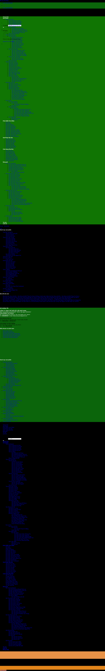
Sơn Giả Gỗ (14, 103)
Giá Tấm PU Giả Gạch (17, 213)
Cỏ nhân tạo (14, 119)
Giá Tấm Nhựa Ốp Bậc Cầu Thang (20, 189)
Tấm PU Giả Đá (10, 234)
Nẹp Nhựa (8, 123)
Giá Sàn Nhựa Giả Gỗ (11, 190)
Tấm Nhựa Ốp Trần (16, 81)
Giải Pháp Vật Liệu (8, 137)
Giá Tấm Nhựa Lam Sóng (15, 178)
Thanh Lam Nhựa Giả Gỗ (15, 68)
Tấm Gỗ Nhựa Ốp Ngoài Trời (18, 91)
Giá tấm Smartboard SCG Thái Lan (17, 166)
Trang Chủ (6, 17)
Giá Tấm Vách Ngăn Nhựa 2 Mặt (17, 182)
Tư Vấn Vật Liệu (10, 160)
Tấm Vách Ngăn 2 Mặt (14, 73)
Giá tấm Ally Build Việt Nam (16, 167)
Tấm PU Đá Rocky (16, 46)
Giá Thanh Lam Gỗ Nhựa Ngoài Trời (20, 204)
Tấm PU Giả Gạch (13, 49)
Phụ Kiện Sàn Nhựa (11, 127)
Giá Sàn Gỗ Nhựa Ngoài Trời (18, 199)
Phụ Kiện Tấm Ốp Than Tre (13, 132)
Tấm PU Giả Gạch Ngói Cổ (18, 53)
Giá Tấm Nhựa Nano (14, 177)
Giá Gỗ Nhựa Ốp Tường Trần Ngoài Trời (21, 203)
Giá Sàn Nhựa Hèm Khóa (15, 191)
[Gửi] (3, 27)
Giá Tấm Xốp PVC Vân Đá (15, 209)
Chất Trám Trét (15, 105)
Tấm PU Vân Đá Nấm (16, 47)
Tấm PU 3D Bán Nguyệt (17, 59)
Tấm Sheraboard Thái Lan (18, 32)
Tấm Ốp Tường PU (11, 35)
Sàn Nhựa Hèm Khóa (14, 87)
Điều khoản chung (7, 331)
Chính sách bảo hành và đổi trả (11, 336)
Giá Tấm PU (12, 210)
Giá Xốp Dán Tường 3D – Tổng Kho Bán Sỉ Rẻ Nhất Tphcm (18, 298)
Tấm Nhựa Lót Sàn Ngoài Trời (13, 255)
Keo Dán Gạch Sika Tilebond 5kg (22, 112)
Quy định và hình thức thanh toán (11, 333)
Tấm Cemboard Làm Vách (15, 22)
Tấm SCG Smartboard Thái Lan (19, 31)
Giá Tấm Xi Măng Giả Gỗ (17, 172)
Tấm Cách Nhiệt (13, 74)
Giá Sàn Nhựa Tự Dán (14, 194)
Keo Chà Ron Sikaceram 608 (21, 115)
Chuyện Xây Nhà (10, 151)
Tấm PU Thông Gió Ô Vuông (18, 54)
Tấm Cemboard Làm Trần (15, 24)
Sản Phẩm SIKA (7, 281)
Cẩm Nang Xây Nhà (8, 149)
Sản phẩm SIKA (13, 106)
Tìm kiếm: (5, 25)
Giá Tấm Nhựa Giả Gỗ (14, 176)
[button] (1, 228)
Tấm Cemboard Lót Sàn (15, 20)
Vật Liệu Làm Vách (10, 140)
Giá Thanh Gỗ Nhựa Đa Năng (19, 200)
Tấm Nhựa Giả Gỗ (13, 63)
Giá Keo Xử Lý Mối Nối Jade (16, 221)
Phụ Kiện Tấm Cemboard (12, 136)
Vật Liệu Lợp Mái (10, 142)
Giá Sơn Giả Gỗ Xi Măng (15, 219)
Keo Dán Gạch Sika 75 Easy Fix (22, 109)
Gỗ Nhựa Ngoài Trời (14, 88)
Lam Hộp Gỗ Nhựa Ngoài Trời (19, 95)
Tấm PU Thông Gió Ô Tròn (18, 50)
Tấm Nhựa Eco (15, 77)
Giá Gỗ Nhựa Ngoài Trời (15, 198)
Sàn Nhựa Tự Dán (13, 83)
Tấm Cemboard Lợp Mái (15, 23)
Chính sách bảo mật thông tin (10, 337)
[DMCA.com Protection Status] (10, 357)
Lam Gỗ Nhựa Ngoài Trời (17, 94)
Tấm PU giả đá (12, 36)
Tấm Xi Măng (12, 27)
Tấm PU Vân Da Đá (16, 38)
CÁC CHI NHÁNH (7, 3)
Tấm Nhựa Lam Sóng (14, 67)
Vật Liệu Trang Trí (10, 148)
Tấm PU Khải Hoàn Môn (17, 51)
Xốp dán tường (9, 279)
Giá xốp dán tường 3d (14, 208)
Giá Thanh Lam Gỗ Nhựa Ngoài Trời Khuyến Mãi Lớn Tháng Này (19, 300)
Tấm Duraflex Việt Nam (12, 272)
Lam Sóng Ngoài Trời (16, 90)
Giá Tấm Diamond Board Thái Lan (17, 164)
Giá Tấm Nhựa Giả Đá (14, 180)
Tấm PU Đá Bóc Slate (17, 45)
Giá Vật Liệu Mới (10, 205)
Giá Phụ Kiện (9, 216)
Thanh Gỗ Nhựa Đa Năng (18, 99)
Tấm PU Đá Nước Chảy (17, 44)
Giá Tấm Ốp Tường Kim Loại (16, 184)
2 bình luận (58, 297)
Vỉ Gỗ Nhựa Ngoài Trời (17, 97)
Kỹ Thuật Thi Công (10, 154)
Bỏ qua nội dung (4, 0)
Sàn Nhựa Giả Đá (13, 86)
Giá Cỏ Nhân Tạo (13, 207)
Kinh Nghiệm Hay (10, 153)
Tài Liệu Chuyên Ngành (12, 159)
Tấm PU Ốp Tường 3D (14, 56)
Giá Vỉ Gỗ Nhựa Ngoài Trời (18, 201)
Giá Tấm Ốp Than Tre (14, 181)
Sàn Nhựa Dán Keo (14, 249)
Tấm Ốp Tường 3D (13, 69)
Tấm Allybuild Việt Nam (17, 28)
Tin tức (5, 222)
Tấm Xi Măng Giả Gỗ (14, 33)
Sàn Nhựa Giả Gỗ (10, 82)
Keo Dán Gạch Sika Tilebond (21, 110)
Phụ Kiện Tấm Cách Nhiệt (12, 130)
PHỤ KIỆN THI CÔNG (8, 121)
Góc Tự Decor (9, 150)
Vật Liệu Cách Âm (10, 145)
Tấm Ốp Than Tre (13, 70)
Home (1, 226)
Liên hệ (5, 223)
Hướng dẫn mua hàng (8, 332)
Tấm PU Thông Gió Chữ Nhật (19, 55)
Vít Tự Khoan (9, 287)
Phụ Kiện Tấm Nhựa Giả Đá (13, 131)
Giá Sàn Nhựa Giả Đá (14, 193)
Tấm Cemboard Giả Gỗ (14, 26)
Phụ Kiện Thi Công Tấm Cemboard (15, 286)
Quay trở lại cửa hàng (8, 41)
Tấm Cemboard (10, 19)
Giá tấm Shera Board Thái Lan (16, 168)
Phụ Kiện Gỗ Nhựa (10, 126)
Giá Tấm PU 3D (15, 214)
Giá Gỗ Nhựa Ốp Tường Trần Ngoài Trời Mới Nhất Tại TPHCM (19, 301)
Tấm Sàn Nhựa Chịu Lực (17, 79)
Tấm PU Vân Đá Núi (16, 41)
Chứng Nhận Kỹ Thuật (11, 157)
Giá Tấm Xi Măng (13, 171)
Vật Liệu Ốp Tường (11, 141)
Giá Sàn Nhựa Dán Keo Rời (16, 195)
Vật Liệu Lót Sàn (10, 144)
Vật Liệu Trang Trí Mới (8, 277)
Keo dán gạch (14, 108)
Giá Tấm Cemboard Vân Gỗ (16, 169)
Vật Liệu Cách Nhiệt (11, 146)
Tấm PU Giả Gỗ (13, 60)
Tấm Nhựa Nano (13, 65)
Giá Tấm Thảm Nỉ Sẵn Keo (15, 196)
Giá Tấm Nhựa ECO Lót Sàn (18, 187)
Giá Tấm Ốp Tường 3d (14, 175)
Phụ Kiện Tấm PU (10, 128)
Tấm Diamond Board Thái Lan (19, 29)
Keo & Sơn (8, 100)
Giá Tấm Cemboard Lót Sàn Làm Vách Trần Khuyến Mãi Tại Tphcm (20, 297)
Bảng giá (5, 162)
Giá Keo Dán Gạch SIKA (15, 217)
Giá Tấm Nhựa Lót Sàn (14, 185)
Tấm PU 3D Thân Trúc (17, 58)
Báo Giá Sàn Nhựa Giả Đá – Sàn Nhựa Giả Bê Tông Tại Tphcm (19, 296)
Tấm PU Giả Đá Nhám (17, 37)
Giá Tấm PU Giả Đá (16, 212)
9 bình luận (52, 298)
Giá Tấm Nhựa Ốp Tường (12, 173)
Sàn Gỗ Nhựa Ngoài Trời (17, 96)
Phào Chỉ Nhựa (10, 124)
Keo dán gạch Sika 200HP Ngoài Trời (24, 113)
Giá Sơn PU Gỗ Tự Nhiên (15, 218)
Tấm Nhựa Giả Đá (13, 64)
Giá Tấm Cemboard (11, 163)
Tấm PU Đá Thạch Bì (16, 42)
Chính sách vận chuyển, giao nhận (11, 334)
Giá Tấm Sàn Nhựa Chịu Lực (18, 186)
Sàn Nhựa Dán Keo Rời (15, 85)
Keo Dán (8, 122)
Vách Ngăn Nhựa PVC (14, 72)
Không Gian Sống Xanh (12, 158)
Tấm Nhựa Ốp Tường (11, 62)
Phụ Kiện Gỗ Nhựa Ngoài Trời (13, 133)
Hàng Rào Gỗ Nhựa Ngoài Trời (19, 92)
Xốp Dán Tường (15, 118)
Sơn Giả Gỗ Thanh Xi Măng (21, 104)
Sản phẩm (5, 18)
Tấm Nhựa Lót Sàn (13, 76)
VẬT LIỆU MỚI (12, 117)
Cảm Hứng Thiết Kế (11, 155)
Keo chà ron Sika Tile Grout (21, 114)
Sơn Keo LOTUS (13, 101)
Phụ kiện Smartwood (11, 135)
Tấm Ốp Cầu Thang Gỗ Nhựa (18, 78)
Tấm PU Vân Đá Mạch (17, 40)
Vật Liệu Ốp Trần (10, 139)
